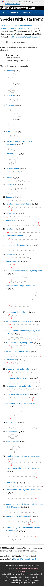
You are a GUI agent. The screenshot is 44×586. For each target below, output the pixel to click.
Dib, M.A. (4, 25)
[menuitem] (3, 13)
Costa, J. (29, 28)
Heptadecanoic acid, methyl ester (19, 342)
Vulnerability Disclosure (11, 574)
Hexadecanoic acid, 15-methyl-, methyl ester (23, 456)
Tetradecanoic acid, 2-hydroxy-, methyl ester (23, 489)
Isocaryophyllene (12, 441)
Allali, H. (6, 28)
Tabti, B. (13, 28)
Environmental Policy (14, 577)
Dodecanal (10, 197)
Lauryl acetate (11, 359)
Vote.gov (31, 582)
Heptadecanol (11, 482)
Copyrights (10, 568)
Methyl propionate (13, 261)
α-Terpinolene (11, 431)
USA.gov (23, 582)
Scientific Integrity (30, 577)
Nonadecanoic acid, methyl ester (18, 386)
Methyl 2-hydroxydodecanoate (18, 516)
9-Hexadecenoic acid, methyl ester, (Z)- (21, 403)
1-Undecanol (11, 254)
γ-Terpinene (10, 131)
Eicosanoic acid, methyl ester (17, 351)
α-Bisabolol (10, 184)
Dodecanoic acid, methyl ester (17, 245)
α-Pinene (9, 83)
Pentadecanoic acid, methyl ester (19, 321)
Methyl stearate (12, 220)
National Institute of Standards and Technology (5, 7)
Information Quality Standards (15, 580)
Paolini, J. (21, 28)
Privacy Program (32, 565)
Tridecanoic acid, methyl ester (17, 394)
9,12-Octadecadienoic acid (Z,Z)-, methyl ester (24, 270)
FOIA (39, 574)
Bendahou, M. (13, 25)
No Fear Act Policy (29, 574)
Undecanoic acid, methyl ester (17, 369)
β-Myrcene (10, 105)
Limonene (10, 70)
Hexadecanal (11, 229)
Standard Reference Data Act (24, 559)
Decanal (9, 178)
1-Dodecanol (11, 213)
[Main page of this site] (3, 13)
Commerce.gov (34, 580)
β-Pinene (9, 119)
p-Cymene (10, 95)
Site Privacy (9, 565)
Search (13, 12)
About (25, 12)
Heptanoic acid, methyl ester (17, 312)
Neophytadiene (12, 422)
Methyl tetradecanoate (15, 235)
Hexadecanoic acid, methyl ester (18, 204)
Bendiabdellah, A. (27, 25)
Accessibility (20, 565)
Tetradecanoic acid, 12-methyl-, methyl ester (23, 468)
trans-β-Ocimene (12, 168)
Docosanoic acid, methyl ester (17, 378)
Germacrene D (11, 153)
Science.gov (14, 582)
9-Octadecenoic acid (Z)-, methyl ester (21, 285)
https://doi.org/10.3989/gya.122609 (26, 37)
